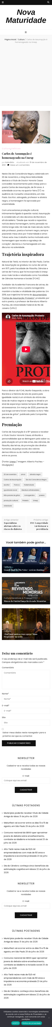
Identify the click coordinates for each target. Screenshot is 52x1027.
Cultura (6, 148)
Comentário (8, 667)
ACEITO (15, 1023)
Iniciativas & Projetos (21, 598)
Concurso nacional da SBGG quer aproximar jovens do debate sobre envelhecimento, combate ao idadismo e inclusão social (25, 836)
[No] (49, 1017)
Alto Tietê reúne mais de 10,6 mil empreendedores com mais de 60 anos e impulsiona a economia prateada (24, 852)
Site (4, 717)
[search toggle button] (48, 2)
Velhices (16, 148)
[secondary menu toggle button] (3, 2)
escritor (6, 485)
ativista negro (35, 474)
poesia (41, 495)
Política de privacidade (31, 1023)
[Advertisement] (26, 75)
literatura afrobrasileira (30, 490)
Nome (5, 693)
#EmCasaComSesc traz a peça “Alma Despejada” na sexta (20, 635)
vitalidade (8, 506)
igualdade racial (10, 490)
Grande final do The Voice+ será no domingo (24, 570)
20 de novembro (10, 474)
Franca (17, 485)
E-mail (5, 705)
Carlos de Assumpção (12, 480)
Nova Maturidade (26, 16)
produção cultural (11, 500)
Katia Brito (9, 162)
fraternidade (29, 485)
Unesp (12, 461)
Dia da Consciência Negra (36, 480)
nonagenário (29, 495)
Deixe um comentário (20, 165)
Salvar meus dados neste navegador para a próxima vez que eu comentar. (24, 734)
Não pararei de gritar (12, 495)
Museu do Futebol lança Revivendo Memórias (25, 601)
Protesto (25, 500)
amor (23, 474)
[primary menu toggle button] (26, 32)
